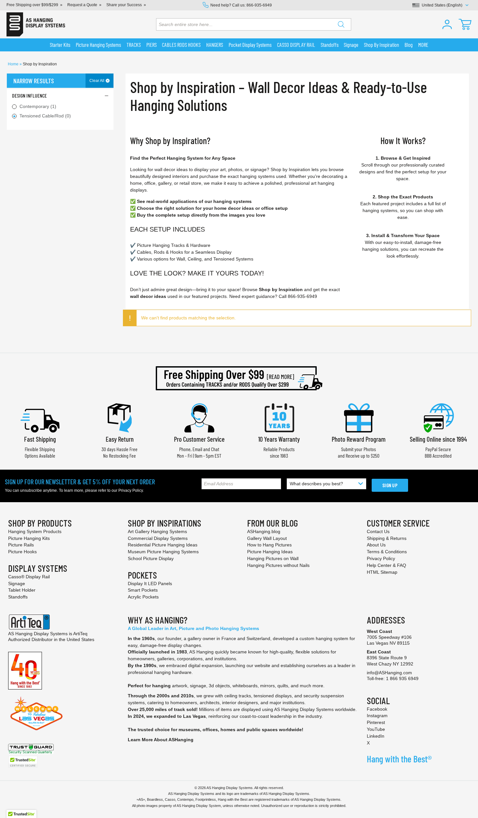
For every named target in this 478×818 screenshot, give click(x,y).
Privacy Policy (130, 490)
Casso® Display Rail (29, 576)
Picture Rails (21, 544)
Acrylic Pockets (143, 596)
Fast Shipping (40, 439)
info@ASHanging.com (389, 672)
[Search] (341, 24)
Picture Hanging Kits (29, 538)
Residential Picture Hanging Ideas (162, 544)
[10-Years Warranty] (279, 417)
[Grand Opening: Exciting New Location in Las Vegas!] (36, 713)
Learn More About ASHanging (160, 739)
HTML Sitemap (382, 572)
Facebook (377, 709)
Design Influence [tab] (29, 95)
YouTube (376, 729)
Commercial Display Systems (158, 538)
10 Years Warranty (279, 439)
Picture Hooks (22, 551)
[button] (447, 24)
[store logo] (36, 24)
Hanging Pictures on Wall (273, 558)
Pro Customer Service (199, 439)
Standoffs (18, 596)
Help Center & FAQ (386, 565)
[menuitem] (60, 44)
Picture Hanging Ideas (270, 551)
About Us (376, 544)
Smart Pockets (143, 590)
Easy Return (120, 439)
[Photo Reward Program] (358, 417)
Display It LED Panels (150, 583)
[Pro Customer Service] (199, 417)
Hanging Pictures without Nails (278, 565)
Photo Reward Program (359, 439)
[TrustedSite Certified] (22, 762)
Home (14, 64)
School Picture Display (151, 558)
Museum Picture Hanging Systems (163, 551)
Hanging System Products (34, 531)
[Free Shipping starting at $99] (239, 378)
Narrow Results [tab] (33, 81)
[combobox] (253, 24)
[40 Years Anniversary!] (25, 670)
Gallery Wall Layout (267, 538)
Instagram (377, 715)
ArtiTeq (80, 633)
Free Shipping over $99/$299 (32, 5)
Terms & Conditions (387, 551)
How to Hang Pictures (269, 544)
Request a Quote (82, 5)
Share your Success (124, 5)
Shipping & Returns (386, 538)
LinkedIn (375, 736)
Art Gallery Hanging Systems (157, 531)
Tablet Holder (21, 590)
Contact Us (378, 531)
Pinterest (376, 722)
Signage (16, 583)
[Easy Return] (119, 417)
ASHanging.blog (263, 531)
